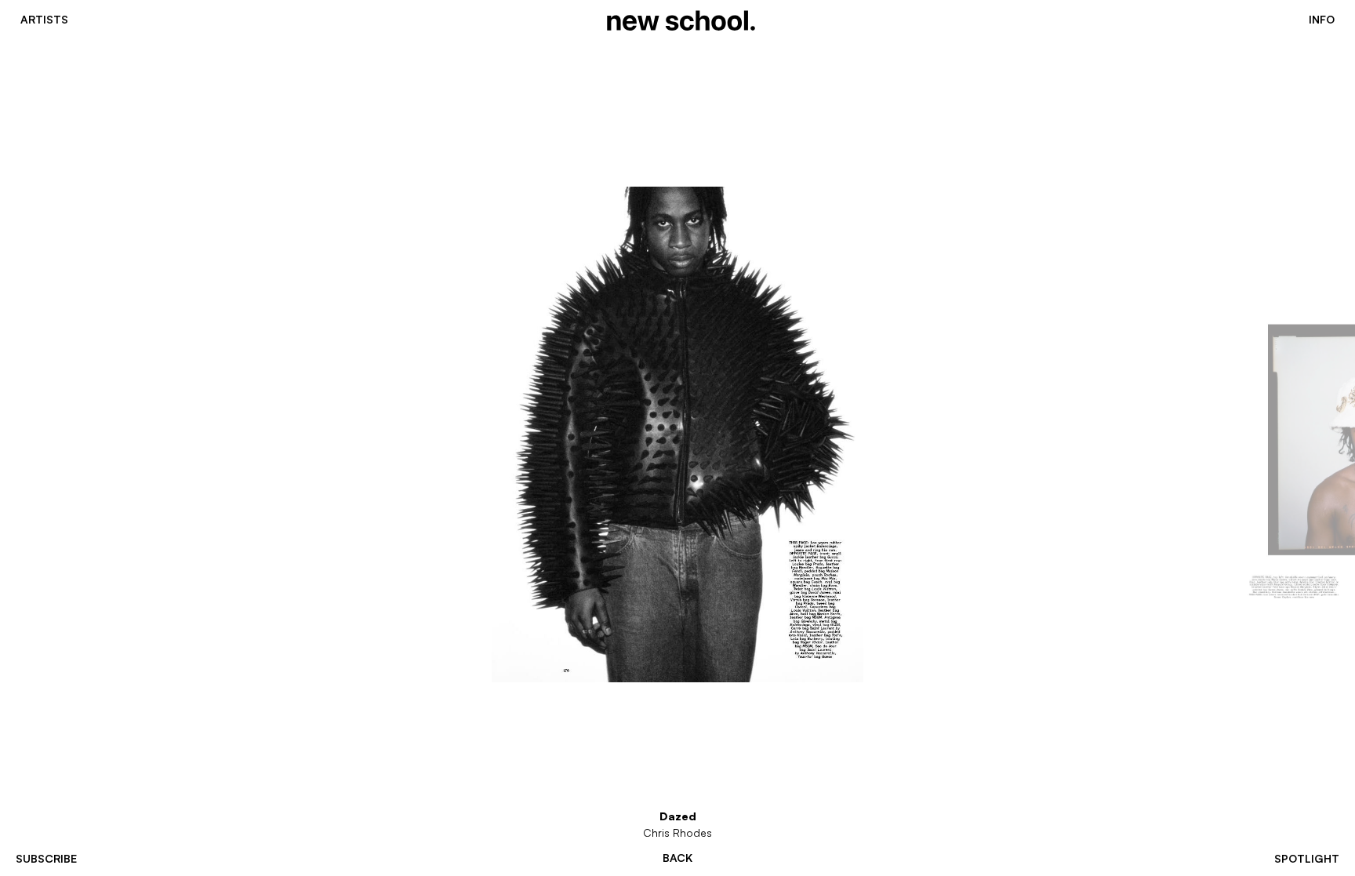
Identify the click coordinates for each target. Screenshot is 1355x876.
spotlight (1306, 858)
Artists (44, 19)
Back (677, 857)
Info (1322, 19)
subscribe (46, 858)
